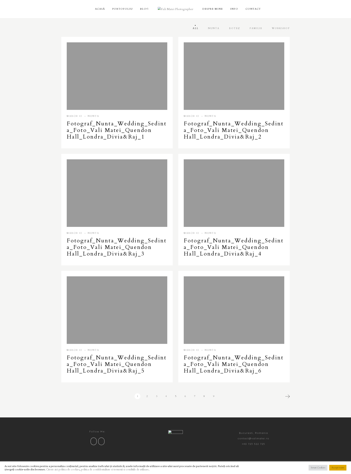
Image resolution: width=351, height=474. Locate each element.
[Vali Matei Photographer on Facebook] (93, 441)
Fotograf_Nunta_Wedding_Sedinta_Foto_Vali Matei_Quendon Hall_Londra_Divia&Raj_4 (234, 247)
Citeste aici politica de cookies (63, 469)
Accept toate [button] (337, 467)
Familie (256, 28)
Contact (253, 9)
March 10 (74, 116)
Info (234, 9)
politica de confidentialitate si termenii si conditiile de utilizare (115, 469)
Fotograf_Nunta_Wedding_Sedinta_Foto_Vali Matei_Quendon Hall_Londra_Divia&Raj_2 (234, 130)
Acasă (100, 9)
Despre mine (212, 9)
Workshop (281, 28)
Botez (234, 28)
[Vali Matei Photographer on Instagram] (101, 441)
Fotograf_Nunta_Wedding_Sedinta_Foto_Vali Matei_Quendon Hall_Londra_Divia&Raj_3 (117, 247)
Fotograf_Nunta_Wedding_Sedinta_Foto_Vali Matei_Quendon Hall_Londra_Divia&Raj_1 (117, 130)
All (196, 28)
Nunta (214, 28)
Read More (117, 76)
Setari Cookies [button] (318, 467)
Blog (144, 9)
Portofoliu (122, 9)
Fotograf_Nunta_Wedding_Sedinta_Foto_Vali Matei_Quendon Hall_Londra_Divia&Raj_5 (117, 364)
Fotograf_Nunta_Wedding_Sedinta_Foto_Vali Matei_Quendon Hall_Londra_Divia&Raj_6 (234, 364)
